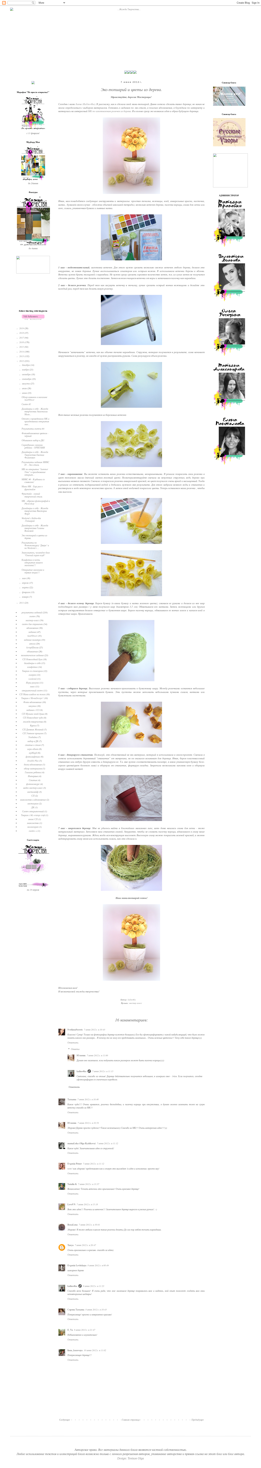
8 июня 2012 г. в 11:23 (93, 1285)
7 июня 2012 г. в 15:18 (87, 1204)
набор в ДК (33, 741)
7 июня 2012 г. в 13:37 (88, 1184)
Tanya (70, 1245)
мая (24, 578)
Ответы (75, 1049)
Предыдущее (197, 1419)
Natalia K (72, 1184)
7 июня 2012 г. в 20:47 (85, 1245)
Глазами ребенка (33, 772)
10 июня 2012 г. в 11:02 (95, 1350)
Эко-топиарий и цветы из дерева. (34, 537)
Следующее (64, 1419)
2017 (21, 337)
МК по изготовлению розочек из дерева (109, 111)
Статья (33, 780)
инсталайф (32, 791)
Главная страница (131, 1419)
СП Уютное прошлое (33, 733)
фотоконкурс (33, 783)
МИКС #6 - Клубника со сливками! (33, 480)
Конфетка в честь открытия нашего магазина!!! (32, 562)
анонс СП (33, 819)
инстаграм (33, 803)
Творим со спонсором (32, 670)
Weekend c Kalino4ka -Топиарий (31, 519)
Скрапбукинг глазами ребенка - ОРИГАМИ (33, 446)
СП (33, 795)
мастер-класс (135, 1003)
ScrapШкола (32, 647)
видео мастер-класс (33, 787)
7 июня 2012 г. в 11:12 (107, 1143)
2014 (21, 351)
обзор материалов (33, 768)
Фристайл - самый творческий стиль (32, 495)
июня (25, 392)
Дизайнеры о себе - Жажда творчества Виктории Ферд (35, 511)
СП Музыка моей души (33, 713)
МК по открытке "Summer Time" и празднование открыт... (35, 472)
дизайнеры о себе (32, 663)
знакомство (33, 822)
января (25, 596)
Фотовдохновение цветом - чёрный (35, 434)
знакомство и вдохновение (33, 799)
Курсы (33, 725)
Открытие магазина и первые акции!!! (33, 571)
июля (24, 388)
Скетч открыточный (33, 811)
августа (26, 383)
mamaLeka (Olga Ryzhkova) (81, 1143)
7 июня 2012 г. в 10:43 (94, 1029)
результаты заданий (32, 612)
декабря (26, 364)
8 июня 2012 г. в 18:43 (96, 1309)
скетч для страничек (32, 624)
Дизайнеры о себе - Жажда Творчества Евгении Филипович (35, 454)
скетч (32, 616)
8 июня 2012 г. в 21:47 (84, 1329)
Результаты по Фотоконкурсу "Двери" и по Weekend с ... (35, 545)
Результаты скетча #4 (33, 428)
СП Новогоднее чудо (33, 717)
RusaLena (72, 1224)
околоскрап (32, 826)
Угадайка (32, 737)
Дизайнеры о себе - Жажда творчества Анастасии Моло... (35, 411)
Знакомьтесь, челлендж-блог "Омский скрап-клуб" (36, 554)
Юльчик (81, 1055)
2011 (21, 602)
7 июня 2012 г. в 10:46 (88, 1099)
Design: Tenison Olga (130, 1458)
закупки (32, 705)
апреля (25, 582)
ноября (25, 369)
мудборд (33, 752)
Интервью (33, 776)
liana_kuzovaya (75, 1350)
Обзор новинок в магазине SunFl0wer (34, 398)
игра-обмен (32, 748)
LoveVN (71, 1204)
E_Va (70, 1329)
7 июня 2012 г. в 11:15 (102, 1071)
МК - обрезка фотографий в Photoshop (36, 502)
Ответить (72, 1042)
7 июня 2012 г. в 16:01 (89, 1224)
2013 (21, 356)
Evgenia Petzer (74, 1163)
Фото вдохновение (32, 702)
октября (26, 374)
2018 (21, 332)
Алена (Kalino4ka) (85, 104)
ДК (32, 807)
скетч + (33, 830)
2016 (21, 342)
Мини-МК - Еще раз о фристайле (32, 488)
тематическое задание (32, 655)
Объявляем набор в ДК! (33, 440)
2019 (21, 328)
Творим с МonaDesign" (32, 698)
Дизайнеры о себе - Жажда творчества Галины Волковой (35, 528)
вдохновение (32, 627)
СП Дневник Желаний (32, 729)
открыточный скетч (32, 690)
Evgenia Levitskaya (76, 1265)
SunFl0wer (32, 635)
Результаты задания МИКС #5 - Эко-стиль (35, 463)
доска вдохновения (33, 764)
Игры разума (32, 682)
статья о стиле (33, 744)
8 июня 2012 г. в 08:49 (98, 1265)
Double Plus (33, 760)
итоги (32, 643)
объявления (32, 651)
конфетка (32, 666)
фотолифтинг (33, 756)
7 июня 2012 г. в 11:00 (97, 1055)
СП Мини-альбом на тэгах (32, 694)
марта (25, 587)
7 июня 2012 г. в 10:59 (88, 1122)
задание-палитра (32, 639)
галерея (32, 674)
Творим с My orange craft (33, 815)
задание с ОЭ (32, 709)
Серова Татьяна (75, 1309)
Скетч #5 (26, 404)
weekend (32, 678)
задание (32, 631)
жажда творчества (33, 721)
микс (32, 686)
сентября (27, 378)
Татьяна (71, 1099)
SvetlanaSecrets (75, 1029)
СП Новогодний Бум (32, 659)
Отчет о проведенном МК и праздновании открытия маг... (35, 421)
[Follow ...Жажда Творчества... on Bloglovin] (33, 318)
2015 (21, 346)
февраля (26, 592)
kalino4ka (81, 1071)
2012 (21, 360)
